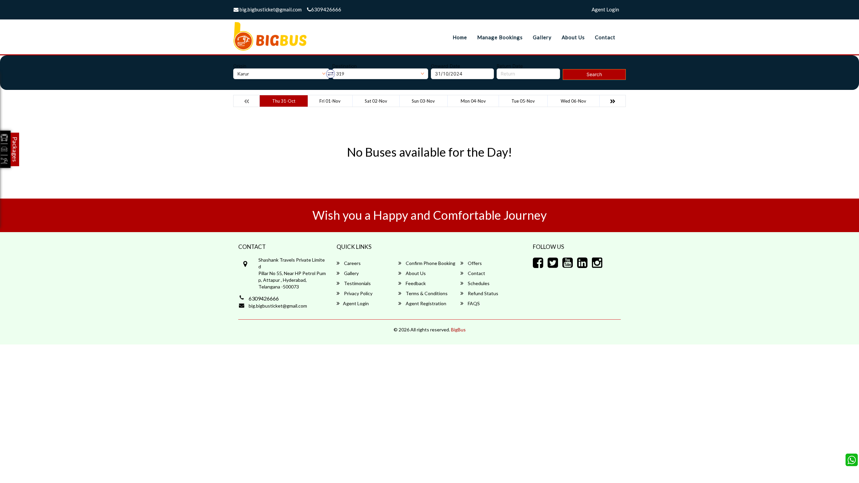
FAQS (473, 303)
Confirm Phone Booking (430, 263)
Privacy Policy (357, 293)
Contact (605, 37)
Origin (239, 66)
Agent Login (605, 9)
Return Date (510, 66)
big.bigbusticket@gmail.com (270, 9)
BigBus (458, 329)
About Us (573, 37)
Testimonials (357, 283)
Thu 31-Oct (283, 101)
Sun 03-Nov (423, 101)
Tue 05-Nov (523, 101)
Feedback (415, 283)
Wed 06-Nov (573, 101)
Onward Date (445, 66)
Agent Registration (425, 303)
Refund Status (482, 293)
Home (460, 37)
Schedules (478, 283)
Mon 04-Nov (473, 101)
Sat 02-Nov (376, 101)
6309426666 (326, 9)
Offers (474, 263)
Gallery (542, 37)
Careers (352, 263)
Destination (344, 66)
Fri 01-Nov (330, 101)
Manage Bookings (500, 37)
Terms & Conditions (426, 293)
